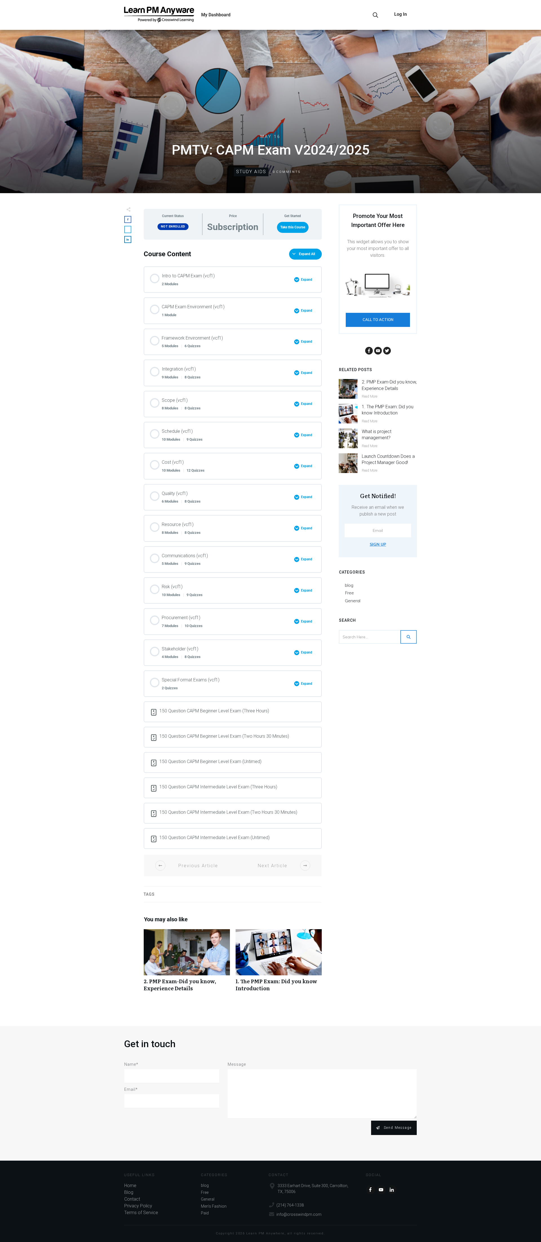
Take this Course (292, 227)
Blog (128, 1192)
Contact (132, 1199)
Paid (205, 1213)
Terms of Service (141, 1212)
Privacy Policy (138, 1205)
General (352, 600)
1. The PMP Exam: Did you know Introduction (279, 963)
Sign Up (378, 544)
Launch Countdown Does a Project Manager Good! (388, 459)
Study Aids (251, 171)
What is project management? (376, 434)
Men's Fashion (214, 1206)
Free (349, 593)
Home (130, 1185)
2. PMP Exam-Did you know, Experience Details (187, 963)
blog (349, 585)
